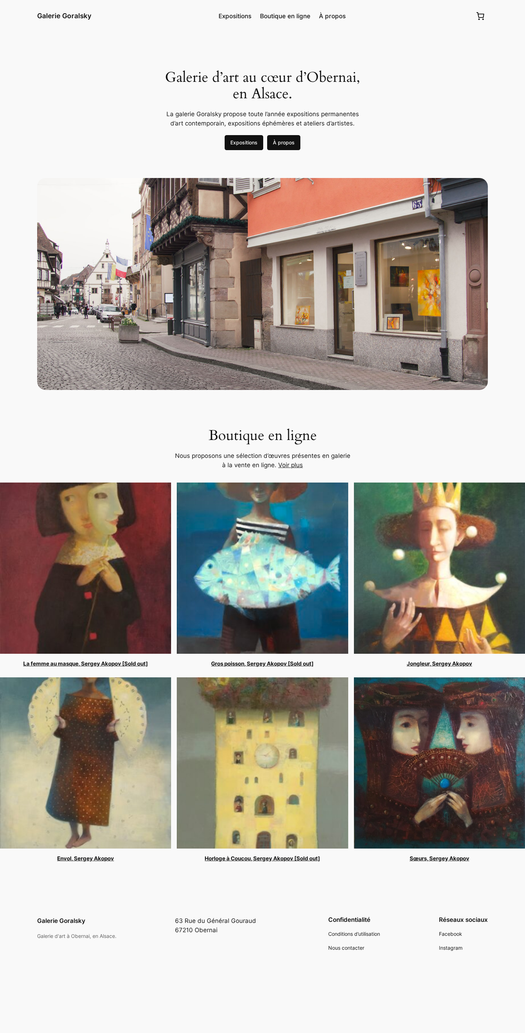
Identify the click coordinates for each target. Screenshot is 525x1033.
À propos (284, 142)
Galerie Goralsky (64, 15)
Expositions (244, 142)
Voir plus (290, 465)
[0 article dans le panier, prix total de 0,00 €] (480, 16)
